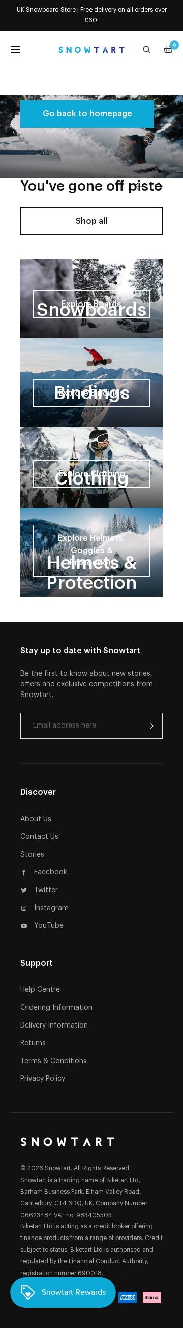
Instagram (51, 908)
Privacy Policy (42, 1078)
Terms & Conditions (53, 1061)
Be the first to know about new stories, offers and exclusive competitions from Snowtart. (86, 684)
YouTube (49, 925)
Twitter (46, 890)
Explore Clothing (91, 474)
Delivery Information (54, 1025)
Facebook (50, 872)
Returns (33, 1043)
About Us (35, 819)
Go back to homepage (87, 114)
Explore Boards (91, 304)
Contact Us (39, 836)
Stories (32, 854)
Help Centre (40, 989)
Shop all (91, 221)
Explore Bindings (91, 393)
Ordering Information (56, 1007)
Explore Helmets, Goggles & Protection (92, 550)
